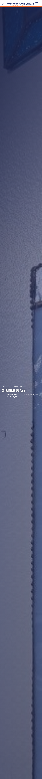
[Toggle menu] (37, 3)
